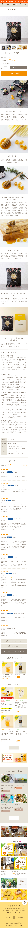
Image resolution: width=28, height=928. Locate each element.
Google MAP (7, 917)
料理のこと (19, 788)
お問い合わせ (20, 917)
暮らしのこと (6, 790)
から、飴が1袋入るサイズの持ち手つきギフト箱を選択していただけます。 (14, 344)
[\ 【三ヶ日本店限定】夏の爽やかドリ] (20, 849)
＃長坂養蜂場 (11, 873)
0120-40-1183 (16, 913)
